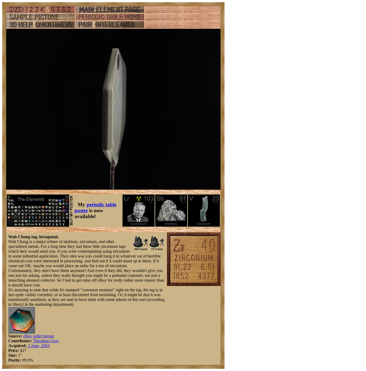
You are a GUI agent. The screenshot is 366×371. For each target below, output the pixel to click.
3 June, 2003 (39, 345)
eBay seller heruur (38, 336)
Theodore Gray (46, 341)
